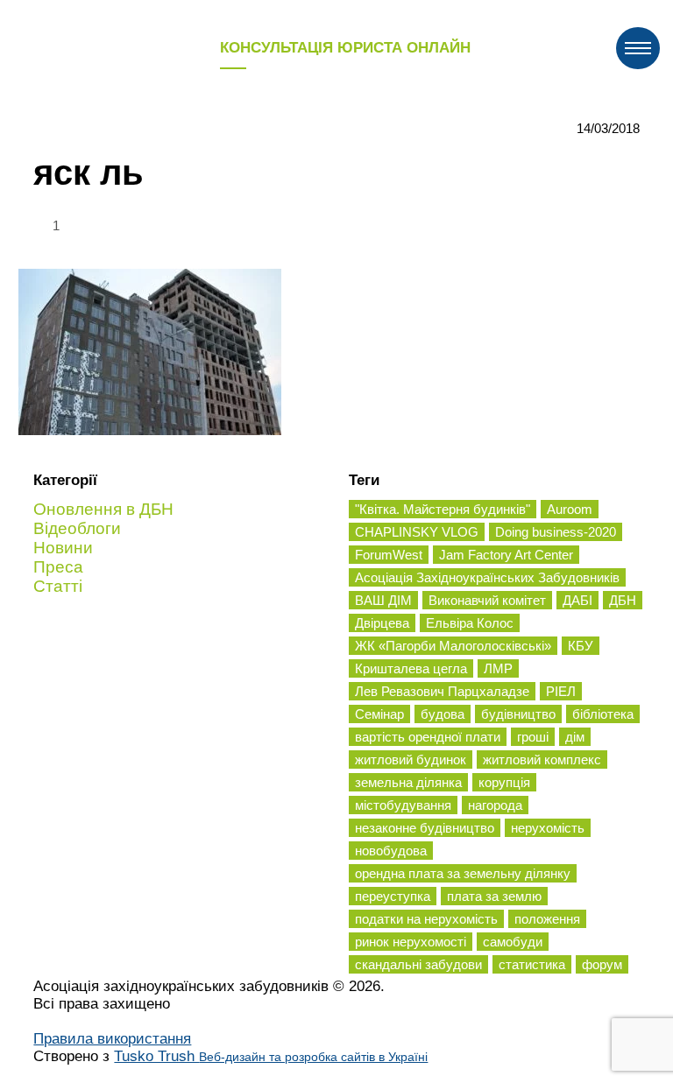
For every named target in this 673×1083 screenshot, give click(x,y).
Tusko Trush (271, 1056)
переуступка (392, 896)
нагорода (495, 805)
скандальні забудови (418, 964)
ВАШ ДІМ (383, 600)
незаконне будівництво (424, 827)
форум (602, 964)
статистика (532, 964)
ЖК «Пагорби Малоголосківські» (453, 645)
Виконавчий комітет (487, 600)
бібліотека (603, 714)
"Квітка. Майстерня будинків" (442, 509)
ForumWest (388, 554)
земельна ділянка (408, 782)
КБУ (580, 645)
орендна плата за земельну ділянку (462, 873)
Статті (57, 586)
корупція (504, 782)
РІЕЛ (561, 691)
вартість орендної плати (427, 736)
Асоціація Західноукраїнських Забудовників (487, 577)
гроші (533, 736)
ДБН (622, 600)
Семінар (379, 714)
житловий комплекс (542, 759)
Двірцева (382, 622)
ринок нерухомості (410, 941)
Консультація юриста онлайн (345, 47)
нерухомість (547, 827)
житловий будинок (410, 759)
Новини (63, 547)
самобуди (512, 941)
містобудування (403, 805)
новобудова (391, 850)
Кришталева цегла (411, 668)
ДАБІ (577, 600)
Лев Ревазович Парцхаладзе (442, 691)
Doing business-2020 (555, 531)
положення (547, 918)
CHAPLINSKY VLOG (416, 531)
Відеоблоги (77, 528)
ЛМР (498, 668)
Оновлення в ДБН (103, 509)
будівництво (518, 714)
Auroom (569, 509)
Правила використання (112, 1038)
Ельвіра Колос (470, 622)
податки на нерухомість (426, 918)
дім (574, 736)
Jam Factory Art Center (506, 554)
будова (442, 714)
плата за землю (494, 896)
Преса (58, 567)
